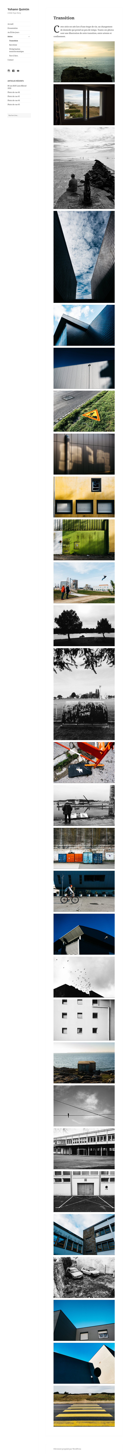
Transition (13, 41)
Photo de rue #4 (14, 100)
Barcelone (13, 45)
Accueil (10, 24)
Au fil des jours (13, 32)
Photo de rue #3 (14, 104)
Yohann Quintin (18, 9)
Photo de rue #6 (14, 92)
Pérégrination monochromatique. (16, 50)
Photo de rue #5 (14, 96)
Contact (11, 60)
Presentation (13, 28)
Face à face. (13, 56)
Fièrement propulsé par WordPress (67, 1449)
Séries (10, 36)
